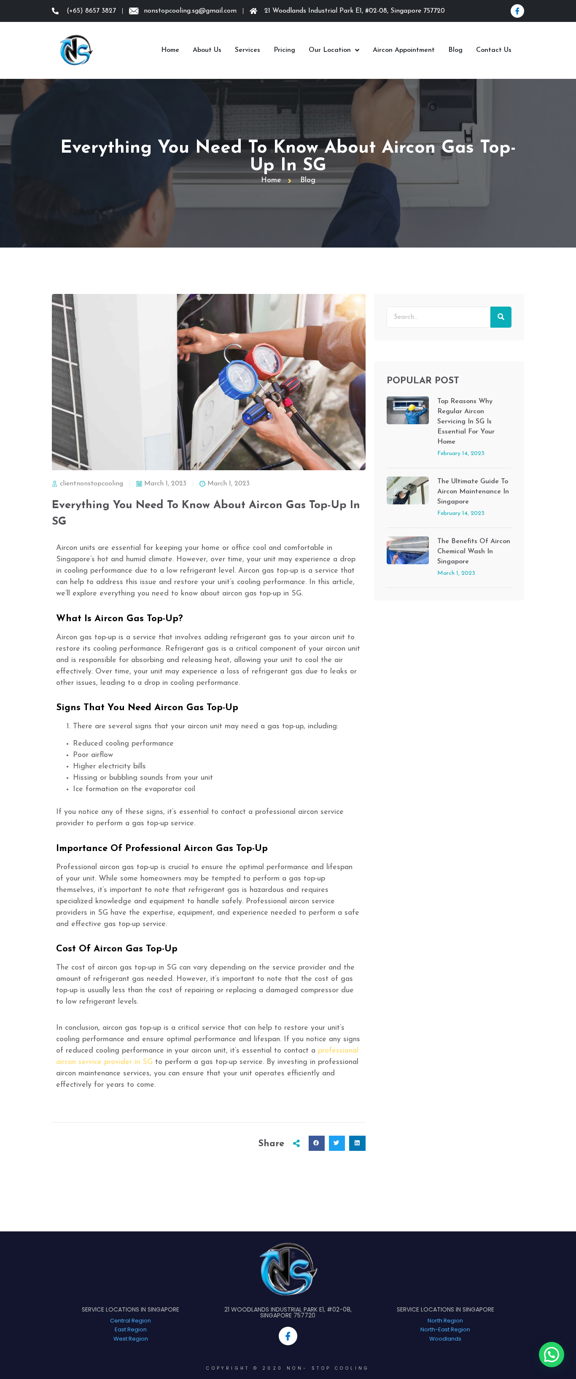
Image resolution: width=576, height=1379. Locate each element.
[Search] (500, 317)
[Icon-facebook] (517, 11)
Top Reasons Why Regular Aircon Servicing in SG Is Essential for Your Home (466, 421)
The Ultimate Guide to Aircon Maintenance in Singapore (473, 491)
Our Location (330, 50)
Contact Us (493, 50)
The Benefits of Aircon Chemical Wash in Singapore (473, 551)
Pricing (284, 50)
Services (247, 50)
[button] (317, 1143)
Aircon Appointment (404, 50)
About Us (207, 50)
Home (170, 50)
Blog (455, 50)
